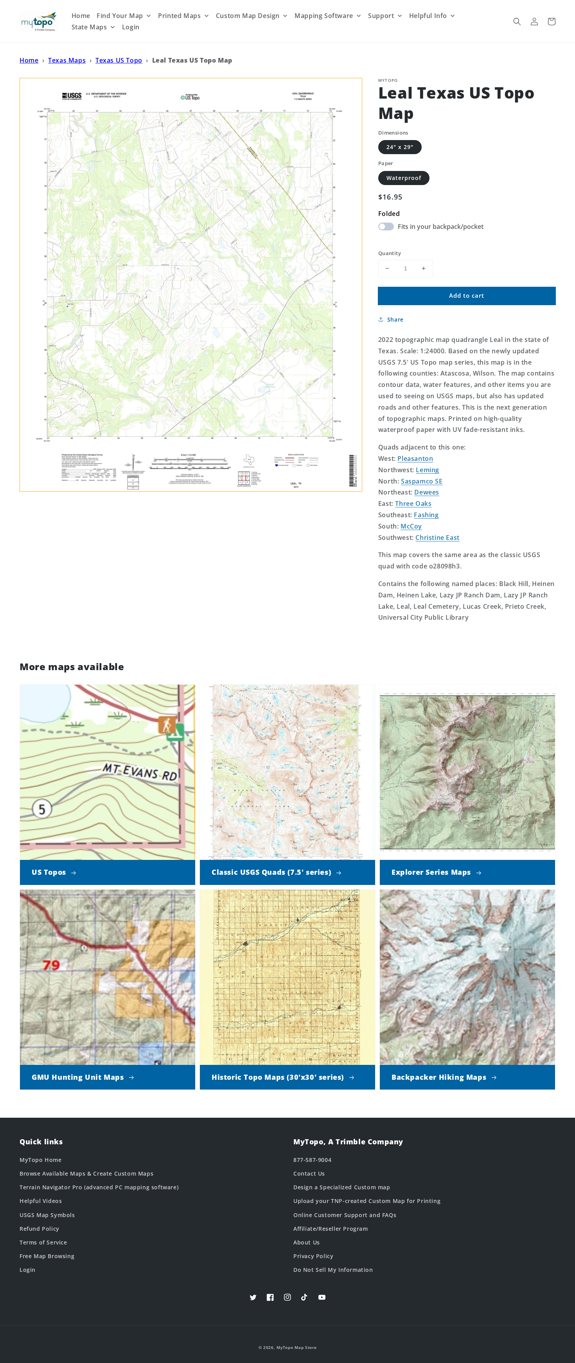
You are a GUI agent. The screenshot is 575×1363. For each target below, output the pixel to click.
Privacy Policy (313, 1256)
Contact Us (309, 1173)
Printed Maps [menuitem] (179, 15)
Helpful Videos (41, 1201)
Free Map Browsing (47, 1256)
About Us (306, 1242)
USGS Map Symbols (47, 1215)
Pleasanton (415, 458)
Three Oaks (413, 503)
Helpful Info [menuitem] (428, 15)
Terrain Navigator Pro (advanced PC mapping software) (99, 1187)
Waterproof (403, 178)
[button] (517, 21)
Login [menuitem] (131, 27)
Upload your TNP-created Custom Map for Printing (366, 1201)
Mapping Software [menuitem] (324, 15)
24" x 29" (399, 147)
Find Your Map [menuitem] (120, 15)
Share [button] (395, 319)
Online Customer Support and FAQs (344, 1215)
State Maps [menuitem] (89, 27)
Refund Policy (39, 1228)
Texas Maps (67, 60)
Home (29, 60)
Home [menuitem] (81, 15)
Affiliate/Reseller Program (330, 1228)
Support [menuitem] (381, 15)
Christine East (437, 537)
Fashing (426, 515)
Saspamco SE (422, 481)
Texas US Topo (118, 60)
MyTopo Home (41, 1159)
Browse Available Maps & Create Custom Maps (86, 1173)
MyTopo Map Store (296, 1347)
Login (28, 1269)
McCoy (411, 526)
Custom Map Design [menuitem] (248, 15)
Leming (427, 470)
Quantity (389, 253)
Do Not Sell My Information (333, 1269)
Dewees (426, 492)
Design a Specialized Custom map (341, 1187)
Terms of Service (43, 1242)
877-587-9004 (312, 1159)
